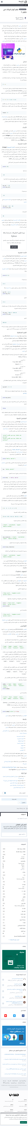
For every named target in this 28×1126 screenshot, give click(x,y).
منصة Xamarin (13, 888)
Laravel (13, 857)
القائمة (25, 496)
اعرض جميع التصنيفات (14, 940)
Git (13, 933)
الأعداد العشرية (23, 256)
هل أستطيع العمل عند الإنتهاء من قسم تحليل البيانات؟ (15, 990)
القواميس (9, 634)
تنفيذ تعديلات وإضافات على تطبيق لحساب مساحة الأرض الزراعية (14, 1064)
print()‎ (25, 393)
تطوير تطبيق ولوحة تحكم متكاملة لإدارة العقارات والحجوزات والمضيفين (15, 1059)
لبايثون (25, 39)
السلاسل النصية (19, 452)
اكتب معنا (9, 1081)
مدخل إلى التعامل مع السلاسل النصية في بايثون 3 (13, 777)
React (13, 866)
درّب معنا (4, 1081)
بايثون (20, 26)
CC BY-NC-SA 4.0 (20, 1085)
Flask (13, 899)
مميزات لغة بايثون (14, 783)
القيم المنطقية (21, 741)
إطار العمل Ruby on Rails (13, 906)
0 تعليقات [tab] (23, 814)
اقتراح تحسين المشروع (19, 984)
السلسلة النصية (23, 422)
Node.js (13, 865)
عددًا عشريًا (8, 288)
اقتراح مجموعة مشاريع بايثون (17, 978)
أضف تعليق (21, 834)
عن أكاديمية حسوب (22, 1081)
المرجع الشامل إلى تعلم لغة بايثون (17, 785)
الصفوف (25, 581)
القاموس (25, 629)
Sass (13, 877)
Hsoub (6, 1085)
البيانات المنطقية (13, 336)
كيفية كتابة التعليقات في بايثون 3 (11, 781)
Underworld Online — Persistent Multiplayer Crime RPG (15, 1054)
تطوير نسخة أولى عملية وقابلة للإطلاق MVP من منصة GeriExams (16, 1069)
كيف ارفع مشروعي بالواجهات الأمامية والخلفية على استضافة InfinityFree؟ (14, 1002)
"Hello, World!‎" (16, 450)
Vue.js (13, 868)
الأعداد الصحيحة (11, 147)
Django (13, 900)
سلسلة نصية (5, 429)
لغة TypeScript (13, 863)
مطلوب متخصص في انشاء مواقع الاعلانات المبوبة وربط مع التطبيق (15, 1074)
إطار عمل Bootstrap (13, 879)
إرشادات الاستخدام (21, 1083)
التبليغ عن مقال (22, 793)
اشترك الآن (14, 247)
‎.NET (13, 887)
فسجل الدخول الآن (18, 828)
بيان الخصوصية (14, 1083)
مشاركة (13, 799)
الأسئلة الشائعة (15, 1081)
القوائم (25, 561)
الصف (21, 575)
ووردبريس (13, 858)
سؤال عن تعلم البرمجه (19, 996)
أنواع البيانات (4, 117)
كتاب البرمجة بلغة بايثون (18, 788)
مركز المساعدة (6, 1083)
